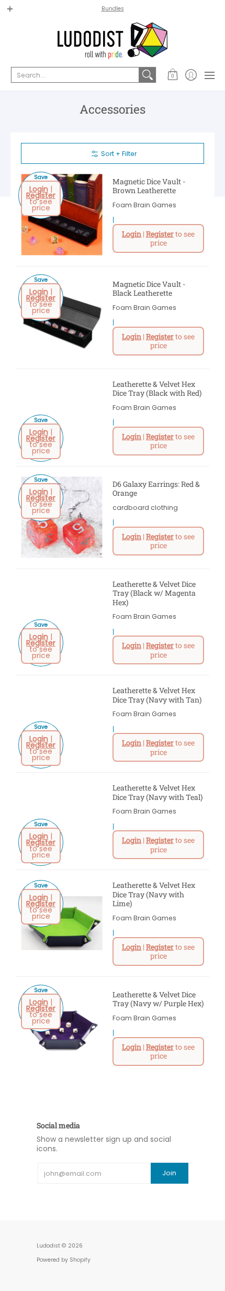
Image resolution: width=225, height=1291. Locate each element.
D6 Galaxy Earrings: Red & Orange (156, 488)
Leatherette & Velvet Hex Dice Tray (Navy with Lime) (154, 894)
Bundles (113, 9)
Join (169, 1172)
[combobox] (75, 75)
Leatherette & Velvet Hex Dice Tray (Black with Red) (157, 388)
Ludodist (48, 1246)
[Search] (147, 75)
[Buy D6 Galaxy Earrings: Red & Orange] (61, 517)
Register (40, 195)
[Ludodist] (112, 40)
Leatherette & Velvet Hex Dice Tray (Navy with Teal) (158, 792)
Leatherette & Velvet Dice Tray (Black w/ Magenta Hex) (154, 593)
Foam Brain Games (144, 205)
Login (38, 189)
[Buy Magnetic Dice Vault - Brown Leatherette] (61, 214)
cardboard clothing (145, 507)
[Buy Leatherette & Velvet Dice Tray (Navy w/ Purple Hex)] (61, 1028)
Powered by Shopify (64, 1260)
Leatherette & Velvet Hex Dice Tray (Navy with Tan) (157, 695)
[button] (172, 74)
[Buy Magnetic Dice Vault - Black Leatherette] (61, 317)
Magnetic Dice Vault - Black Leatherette (149, 288)
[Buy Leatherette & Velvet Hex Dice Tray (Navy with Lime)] (61, 923)
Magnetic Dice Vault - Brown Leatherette (149, 186)
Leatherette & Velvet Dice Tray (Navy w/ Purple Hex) (158, 999)
